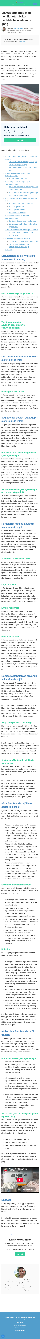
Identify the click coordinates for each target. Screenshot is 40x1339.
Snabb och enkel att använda (21, 204)
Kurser (35, 4)
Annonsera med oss (20, 1325)
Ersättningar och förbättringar (21, 232)
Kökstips (13, 235)
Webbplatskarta (20, 1327)
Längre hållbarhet (17, 210)
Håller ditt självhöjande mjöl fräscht (18, 238)
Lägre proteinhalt (16, 207)
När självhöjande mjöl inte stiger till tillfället (21, 230)
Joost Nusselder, (18, 28)
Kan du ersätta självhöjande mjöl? (23, 162)
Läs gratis (20, 140)
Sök (5, 4)
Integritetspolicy (20, 1330)
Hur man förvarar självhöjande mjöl (23, 241)
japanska (15, 4)
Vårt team (20, 1322)
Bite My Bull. (13, 1317)
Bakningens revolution (18, 178)
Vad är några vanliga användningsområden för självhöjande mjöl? (23, 167)
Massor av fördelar (17, 213)
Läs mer (22, 41)
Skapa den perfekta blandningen (22, 221)
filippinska (25, 4)
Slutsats (8, 250)
